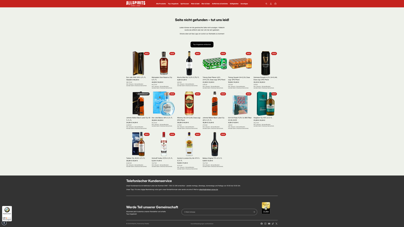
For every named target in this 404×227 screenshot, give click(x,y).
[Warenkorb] (275, 3)
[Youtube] (269, 223)
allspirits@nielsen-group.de (208, 189)
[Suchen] (266, 3)
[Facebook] (261, 223)
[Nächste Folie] (148, 63)
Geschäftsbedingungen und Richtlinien (202, 223)
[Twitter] (276, 223)
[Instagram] (265, 223)
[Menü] (10, 207)
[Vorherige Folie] (128, 63)
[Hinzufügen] (147, 72)
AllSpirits (133, 223)
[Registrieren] (254, 212)
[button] (4, 222)
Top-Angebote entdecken (202, 44)
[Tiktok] (273, 223)
